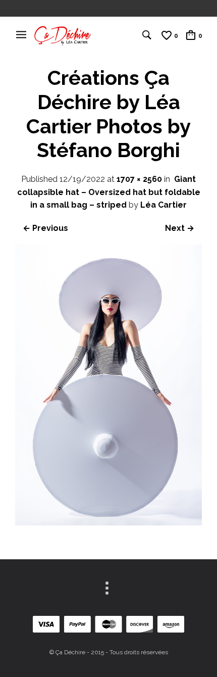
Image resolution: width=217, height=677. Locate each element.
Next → (179, 228)
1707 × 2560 (139, 179)
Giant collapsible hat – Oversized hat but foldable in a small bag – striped (108, 192)
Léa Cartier (163, 205)
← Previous (45, 228)
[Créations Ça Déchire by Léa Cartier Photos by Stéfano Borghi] (108, 522)
